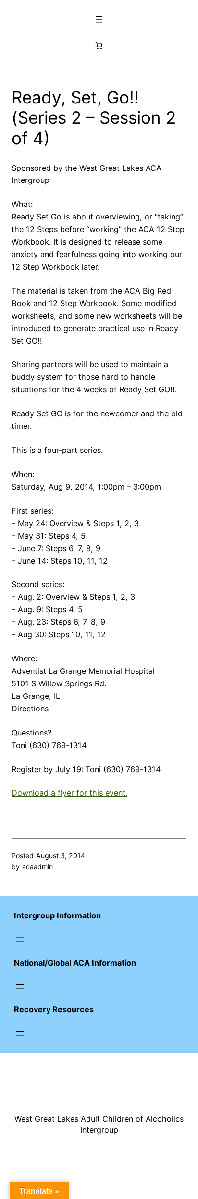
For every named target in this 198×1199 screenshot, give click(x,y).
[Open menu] (99, 20)
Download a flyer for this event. (69, 793)
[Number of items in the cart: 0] (99, 45)
